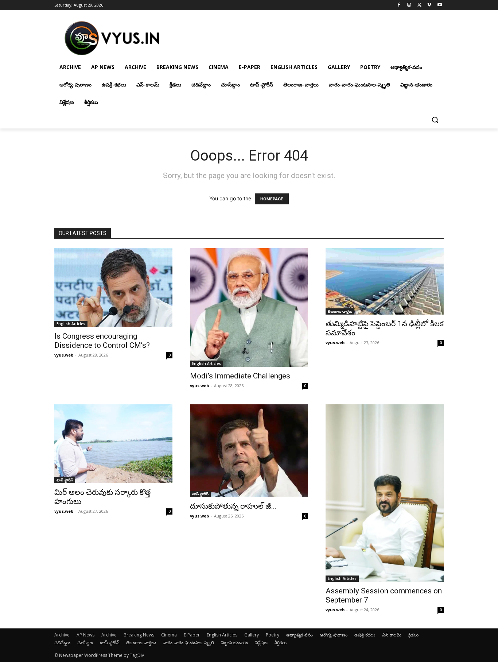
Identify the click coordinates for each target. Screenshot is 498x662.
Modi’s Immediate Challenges (240, 376)
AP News (85, 635)
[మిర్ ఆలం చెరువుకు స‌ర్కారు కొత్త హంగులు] (113, 443)
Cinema (169, 635)
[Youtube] (439, 5)
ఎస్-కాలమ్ (391, 635)
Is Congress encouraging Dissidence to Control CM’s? (102, 341)
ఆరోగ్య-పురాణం (333, 635)
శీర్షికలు (281, 642)
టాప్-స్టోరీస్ (65, 479)
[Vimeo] (429, 5)
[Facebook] (399, 5)
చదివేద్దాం (62, 642)
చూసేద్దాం (85, 642)
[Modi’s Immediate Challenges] (249, 307)
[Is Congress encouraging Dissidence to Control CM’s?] (113, 287)
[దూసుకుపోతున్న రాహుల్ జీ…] (249, 450)
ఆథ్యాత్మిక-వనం (299, 635)
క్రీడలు (413, 635)
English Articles (71, 323)
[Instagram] (409, 5)
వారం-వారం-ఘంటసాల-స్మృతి (188, 642)
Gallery (251, 635)
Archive (62, 635)
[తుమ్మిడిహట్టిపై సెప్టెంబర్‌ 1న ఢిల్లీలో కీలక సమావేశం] (385, 281)
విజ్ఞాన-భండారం (234, 642)
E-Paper (192, 635)
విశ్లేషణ (261, 642)
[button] (435, 119)
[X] (419, 5)
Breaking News (139, 635)
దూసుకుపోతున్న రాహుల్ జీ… (233, 506)
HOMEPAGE (271, 198)
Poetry (272, 635)
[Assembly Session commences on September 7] (385, 493)
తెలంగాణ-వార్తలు (340, 311)
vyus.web (63, 355)
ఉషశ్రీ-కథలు (364, 635)
